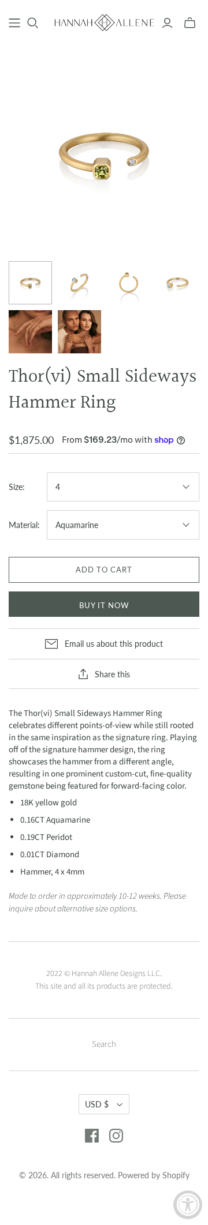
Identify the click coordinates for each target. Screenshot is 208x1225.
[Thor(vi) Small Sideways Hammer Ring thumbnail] (30, 282)
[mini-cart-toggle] (189, 23)
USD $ (97, 1104)
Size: (17, 487)
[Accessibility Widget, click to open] (187, 1204)
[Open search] (33, 23)
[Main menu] (14, 23)
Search (104, 1044)
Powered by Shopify (154, 1175)
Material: (24, 525)
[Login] (167, 23)
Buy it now (104, 605)
